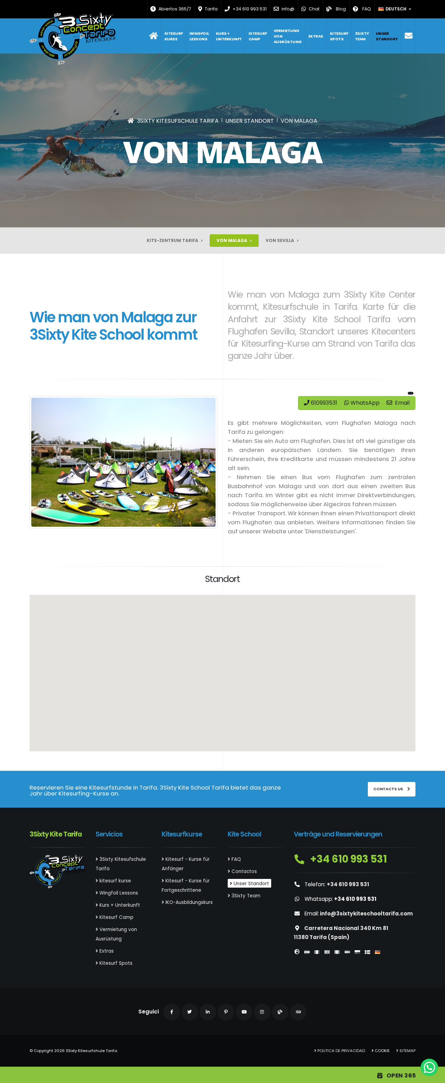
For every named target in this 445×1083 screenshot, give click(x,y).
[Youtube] (244, 1012)
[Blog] (280, 1012)
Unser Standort (387, 36)
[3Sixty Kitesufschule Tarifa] (153, 36)
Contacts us (388, 789)
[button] (395, 9)
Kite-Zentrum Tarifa (173, 240)
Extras (315, 36)
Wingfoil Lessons (199, 36)
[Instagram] (262, 1012)
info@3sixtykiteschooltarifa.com (366, 913)
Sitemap (406, 1050)
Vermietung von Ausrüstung (288, 36)
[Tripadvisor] (298, 1012)
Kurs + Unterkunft (229, 36)
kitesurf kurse (173, 36)
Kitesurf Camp (258, 36)
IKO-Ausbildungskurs (188, 902)
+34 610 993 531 (347, 859)
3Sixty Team (362, 36)
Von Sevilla (280, 240)
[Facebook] (171, 1012)
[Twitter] (189, 1012)
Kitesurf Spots (339, 36)
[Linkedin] (208, 1012)
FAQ (235, 859)
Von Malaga (232, 240)
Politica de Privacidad (340, 1050)
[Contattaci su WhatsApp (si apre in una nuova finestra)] (429, 1067)
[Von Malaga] (123, 462)
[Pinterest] (226, 1012)
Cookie (382, 1050)
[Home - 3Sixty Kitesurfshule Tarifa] (72, 38)
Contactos (243, 871)
